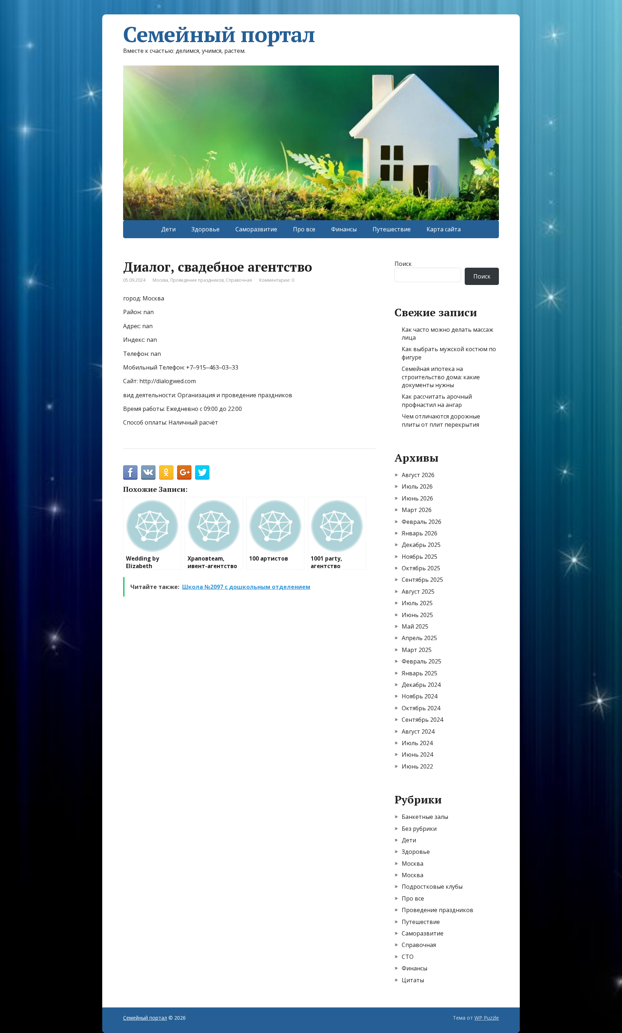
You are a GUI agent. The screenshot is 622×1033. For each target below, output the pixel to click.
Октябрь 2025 (421, 568)
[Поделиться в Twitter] (202, 472)
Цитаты (413, 980)
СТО (408, 957)
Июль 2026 (417, 486)
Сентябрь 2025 (422, 580)
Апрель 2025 (419, 638)
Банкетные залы (425, 817)
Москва (160, 280)
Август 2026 (418, 475)
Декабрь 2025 (421, 545)
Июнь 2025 (417, 615)
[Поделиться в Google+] (184, 472)
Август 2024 (418, 731)
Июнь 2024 (417, 754)
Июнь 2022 (417, 766)
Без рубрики (419, 829)
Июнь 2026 (417, 498)
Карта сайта (444, 229)
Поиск (403, 264)
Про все (304, 229)
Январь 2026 (419, 533)
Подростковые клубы (432, 887)
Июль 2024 (417, 743)
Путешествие (392, 229)
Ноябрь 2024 (419, 696)
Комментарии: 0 (276, 280)
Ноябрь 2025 (419, 557)
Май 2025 (415, 626)
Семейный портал (219, 34)
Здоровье (205, 229)
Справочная (239, 280)
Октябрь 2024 (421, 708)
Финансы (344, 229)
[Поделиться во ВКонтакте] (148, 472)
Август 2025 (418, 591)
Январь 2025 (419, 673)
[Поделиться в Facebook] (130, 472)
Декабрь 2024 (421, 685)
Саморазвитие (256, 229)
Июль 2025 (417, 603)
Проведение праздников (197, 280)
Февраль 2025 (421, 661)
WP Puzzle (486, 1017)
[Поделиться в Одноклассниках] (166, 472)
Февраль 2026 (421, 522)
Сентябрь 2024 (422, 720)
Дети (168, 229)
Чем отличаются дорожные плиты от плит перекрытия (441, 420)
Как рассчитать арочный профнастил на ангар (437, 400)
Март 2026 (417, 510)
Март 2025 (417, 650)
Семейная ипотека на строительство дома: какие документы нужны (441, 377)
